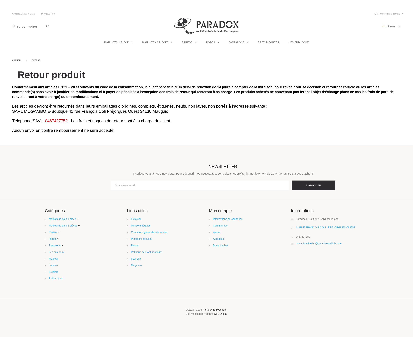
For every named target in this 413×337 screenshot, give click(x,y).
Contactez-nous (23, 13)
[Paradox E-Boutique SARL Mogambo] (206, 26)
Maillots (53, 258)
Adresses (218, 238)
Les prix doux (299, 42)
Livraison (136, 219)
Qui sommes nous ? (388, 13)
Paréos (187, 42)
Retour (135, 245)
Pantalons (237, 42)
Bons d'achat (220, 245)
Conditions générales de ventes (149, 232)
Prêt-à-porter (268, 42)
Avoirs (216, 232)
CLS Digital (220, 313)
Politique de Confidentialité (146, 252)
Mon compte (220, 210)
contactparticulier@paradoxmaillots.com (319, 243)
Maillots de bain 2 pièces (63, 225)
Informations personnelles (227, 219)
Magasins (48, 13)
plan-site (136, 258)
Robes (211, 42)
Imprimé (53, 265)
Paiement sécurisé (141, 238)
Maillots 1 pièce (117, 42)
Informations (302, 210)
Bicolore (53, 272)
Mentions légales (141, 225)
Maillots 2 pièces (155, 42)
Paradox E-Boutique (214, 309)
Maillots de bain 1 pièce (62, 219)
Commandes (220, 225)
